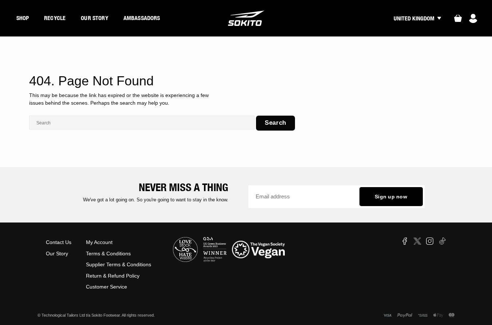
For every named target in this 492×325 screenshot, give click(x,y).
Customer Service (106, 287)
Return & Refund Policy (112, 276)
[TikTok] (442, 241)
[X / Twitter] (417, 241)
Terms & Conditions (108, 253)
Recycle (55, 18)
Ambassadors (141, 18)
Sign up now (391, 197)
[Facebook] (405, 241)
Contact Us (58, 242)
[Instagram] (430, 241)
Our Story (94, 18)
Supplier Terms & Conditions (118, 264)
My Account (99, 242)
